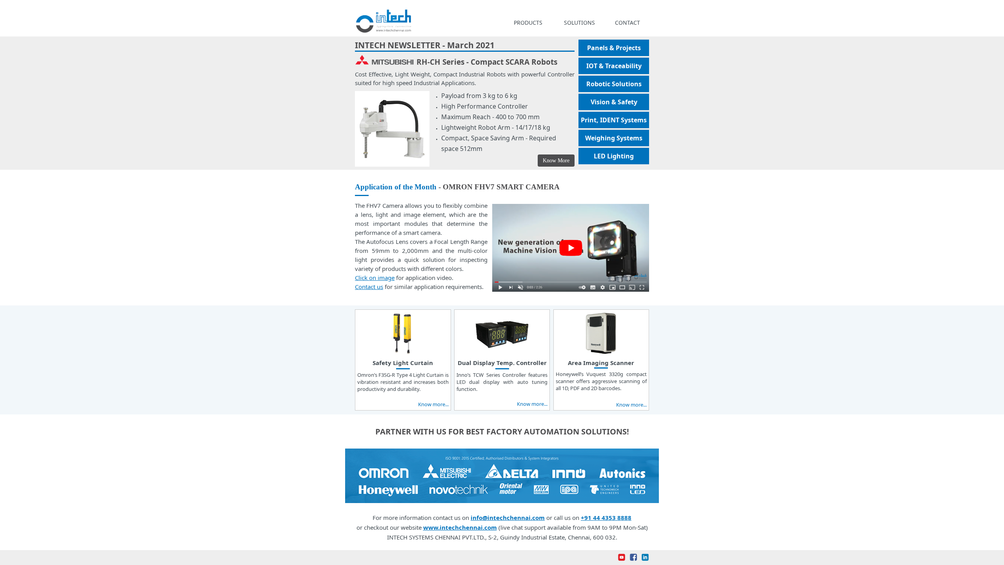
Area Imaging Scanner (601, 363)
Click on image (375, 278)
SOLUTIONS (579, 22)
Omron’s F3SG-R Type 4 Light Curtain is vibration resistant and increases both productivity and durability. (403, 381)
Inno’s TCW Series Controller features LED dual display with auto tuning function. (502, 381)
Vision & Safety (614, 102)
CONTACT (627, 22)
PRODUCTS (528, 22)
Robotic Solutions (614, 84)
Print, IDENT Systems (614, 120)
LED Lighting (614, 156)
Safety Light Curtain (403, 363)
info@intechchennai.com (508, 517)
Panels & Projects (614, 48)
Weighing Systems (613, 138)
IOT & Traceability (614, 66)
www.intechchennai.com (460, 527)
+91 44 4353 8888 (606, 517)
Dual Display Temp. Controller (502, 363)
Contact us (369, 287)
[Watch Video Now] (570, 287)
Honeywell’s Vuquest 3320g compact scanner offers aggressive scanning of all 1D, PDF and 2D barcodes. (601, 381)
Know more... (433, 404)
